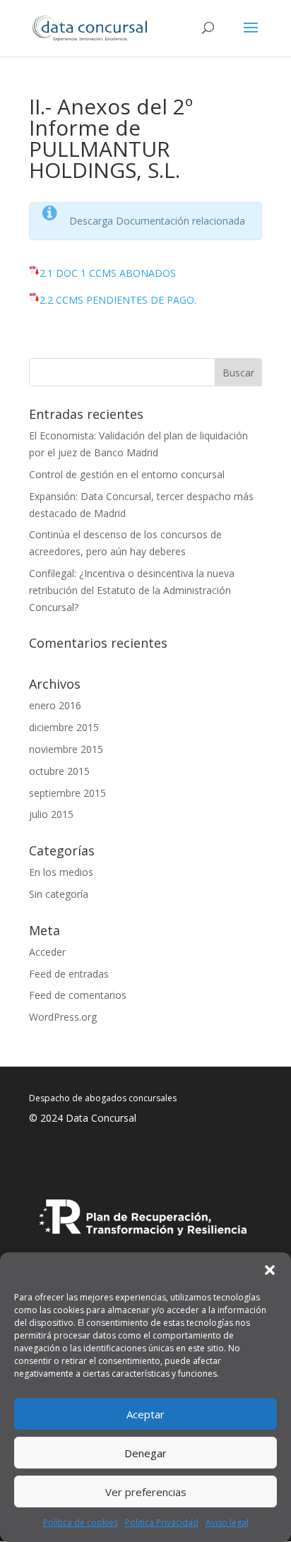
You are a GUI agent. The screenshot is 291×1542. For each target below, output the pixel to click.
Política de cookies (80, 1523)
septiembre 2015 (67, 793)
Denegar (145, 1453)
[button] (270, 1270)
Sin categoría (58, 894)
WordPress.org (63, 1017)
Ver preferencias (145, 1492)
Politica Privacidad (161, 1523)
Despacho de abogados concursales (103, 1098)
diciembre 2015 (64, 727)
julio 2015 (51, 814)
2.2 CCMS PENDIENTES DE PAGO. (118, 300)
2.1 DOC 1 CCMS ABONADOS (108, 273)
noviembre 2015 (66, 749)
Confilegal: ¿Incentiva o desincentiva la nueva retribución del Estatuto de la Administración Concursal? (131, 590)
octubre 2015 (59, 771)
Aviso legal (227, 1523)
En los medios (61, 872)
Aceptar (145, 1414)
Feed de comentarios (77, 995)
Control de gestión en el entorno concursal (127, 474)
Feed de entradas (69, 973)
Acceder (47, 952)
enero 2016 (55, 705)
